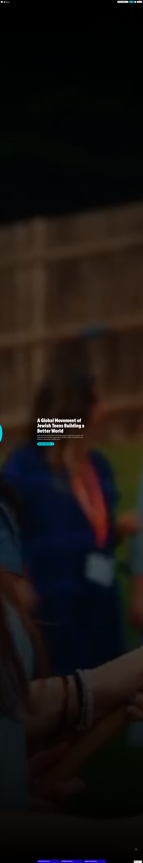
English (138, 861)
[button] (2, 2)
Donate (131, 1)
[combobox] (138, 862)
